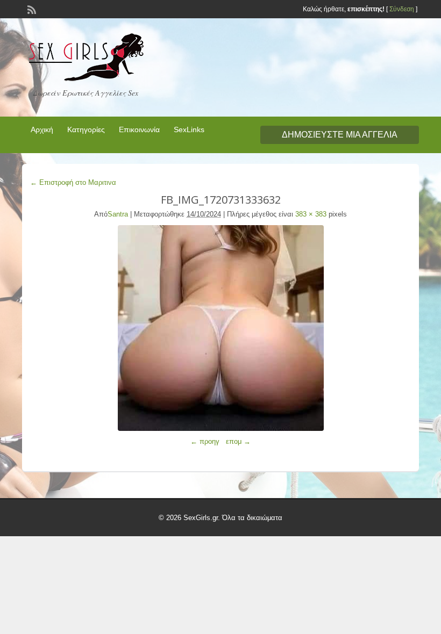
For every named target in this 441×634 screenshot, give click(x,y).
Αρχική (42, 129)
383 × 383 (310, 214)
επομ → (238, 441)
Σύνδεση (401, 9)
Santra (118, 214)
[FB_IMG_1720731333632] (220, 328)
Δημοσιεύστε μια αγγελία (339, 134)
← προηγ (204, 441)
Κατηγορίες (86, 129)
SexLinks (189, 129)
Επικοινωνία (139, 129)
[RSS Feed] (30, 8)
